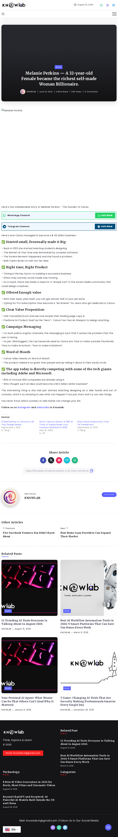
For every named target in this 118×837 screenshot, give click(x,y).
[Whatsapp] (101, 5)
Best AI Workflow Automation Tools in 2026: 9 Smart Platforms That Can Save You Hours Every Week (87, 624)
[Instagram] (108, 5)
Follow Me (109, 494)
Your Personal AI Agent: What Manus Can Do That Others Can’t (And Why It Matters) (27, 701)
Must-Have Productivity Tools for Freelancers (93, 423)
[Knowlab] (13, 5)
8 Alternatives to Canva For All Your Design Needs (17, 423)
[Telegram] (114, 5)
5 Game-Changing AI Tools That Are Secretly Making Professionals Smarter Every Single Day (88, 701)
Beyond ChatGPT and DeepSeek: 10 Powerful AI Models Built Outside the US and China (29, 800)
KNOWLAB (32, 91)
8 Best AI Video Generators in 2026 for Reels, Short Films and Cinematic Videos (29, 784)
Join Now (106, 215)
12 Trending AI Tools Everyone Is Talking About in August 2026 (24, 622)
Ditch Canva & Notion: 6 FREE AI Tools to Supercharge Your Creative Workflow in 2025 (56, 424)
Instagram (24, 407)
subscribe (43, 407)
